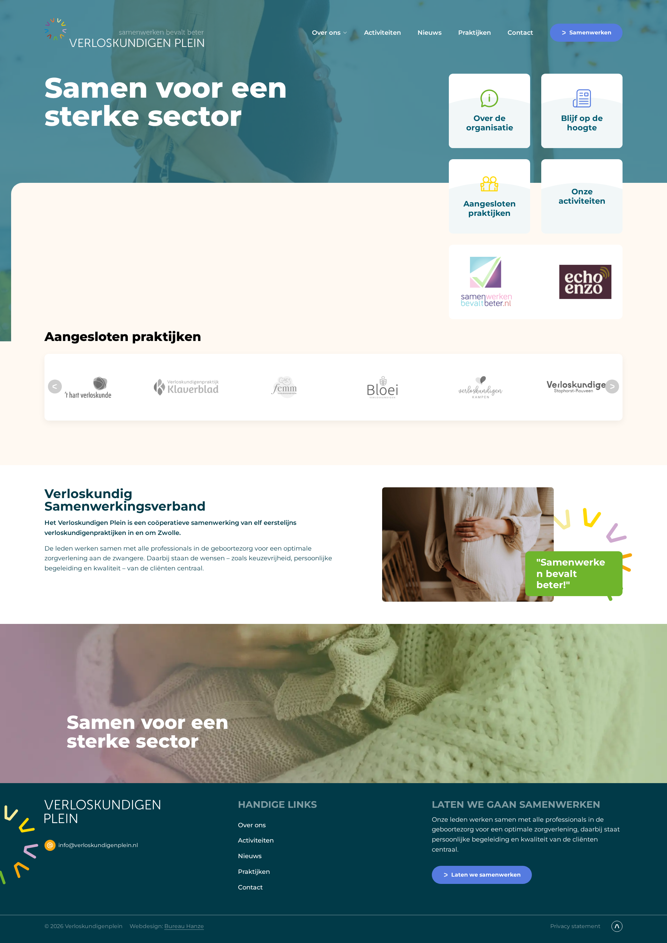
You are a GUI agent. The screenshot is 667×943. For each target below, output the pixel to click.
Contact (520, 32)
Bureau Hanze (184, 926)
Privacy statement (575, 926)
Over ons (326, 32)
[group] (88, 387)
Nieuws (430, 32)
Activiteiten (382, 32)
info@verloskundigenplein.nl (98, 845)
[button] (55, 386)
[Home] (124, 33)
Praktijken (474, 32)
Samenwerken (590, 32)
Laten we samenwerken (486, 874)
